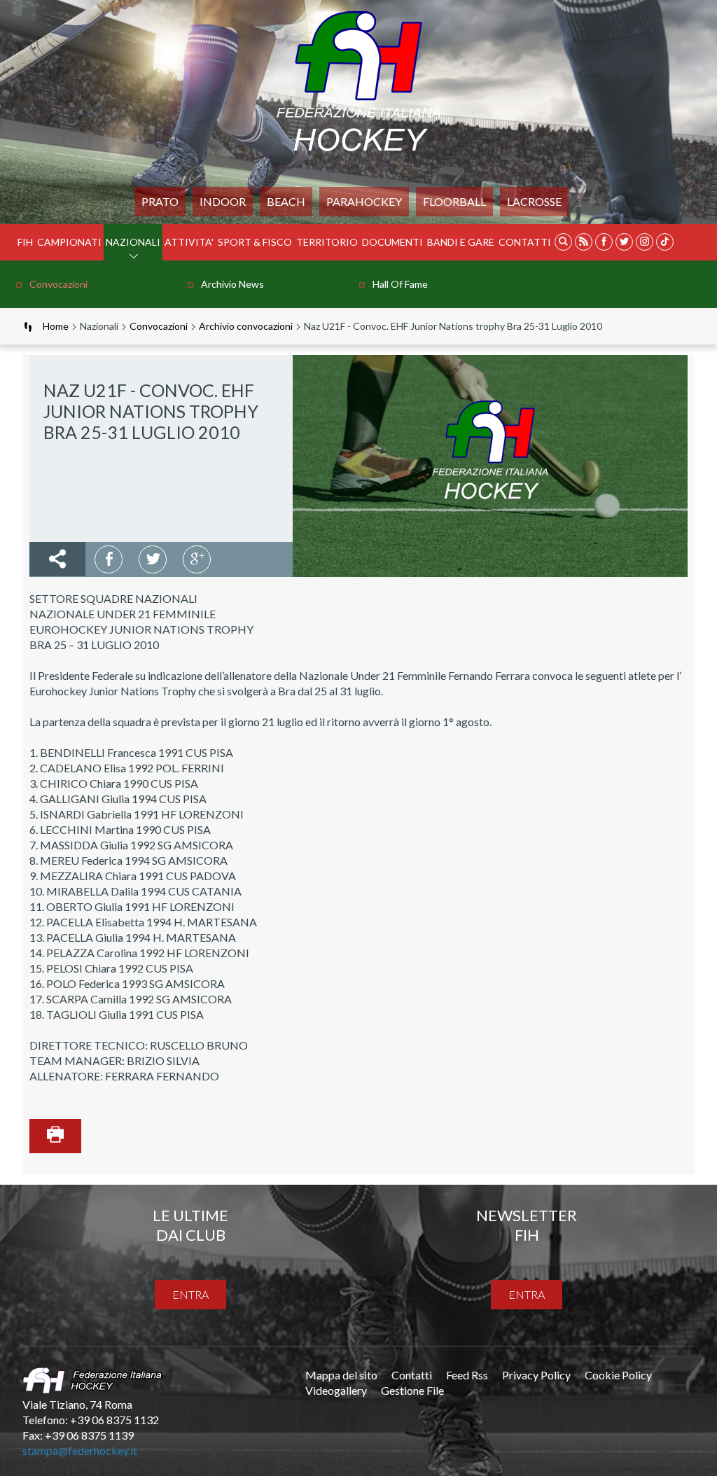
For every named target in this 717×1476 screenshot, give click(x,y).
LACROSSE (534, 201)
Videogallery (336, 1390)
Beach (286, 201)
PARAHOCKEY (364, 201)
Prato (160, 201)
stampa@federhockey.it (79, 1450)
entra (190, 1294)
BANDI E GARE (460, 242)
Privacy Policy (536, 1374)
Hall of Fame (400, 284)
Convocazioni (58, 284)
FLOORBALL (454, 201)
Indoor (223, 201)
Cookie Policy (618, 1374)
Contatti (525, 242)
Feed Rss (467, 1374)
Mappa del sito (341, 1374)
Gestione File (412, 1390)
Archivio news (232, 284)
